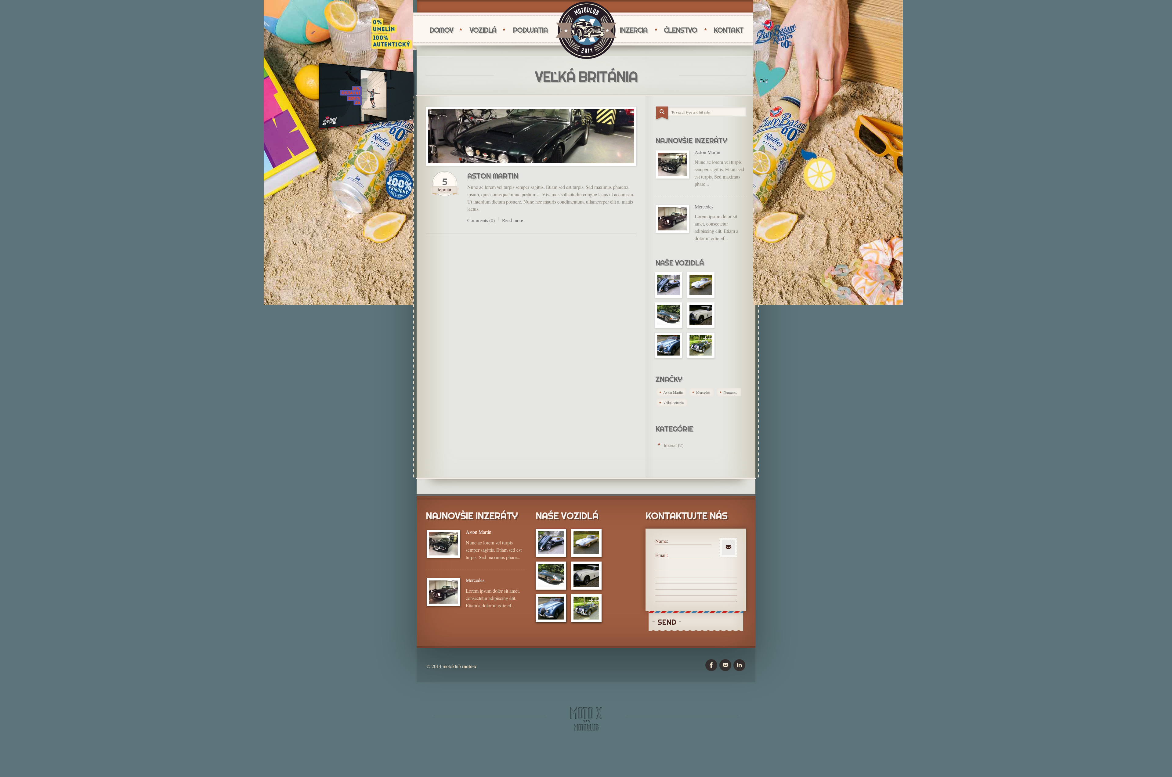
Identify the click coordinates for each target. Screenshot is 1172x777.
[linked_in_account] (739, 665)
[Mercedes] (672, 219)
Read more (512, 220)
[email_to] (725, 665)
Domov (441, 29)
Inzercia (633, 29)
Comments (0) (481, 220)
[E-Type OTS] (668, 315)
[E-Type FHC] (668, 285)
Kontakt (728, 29)
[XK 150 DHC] (668, 345)
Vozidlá (482, 29)
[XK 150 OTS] (700, 345)
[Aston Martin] (531, 136)
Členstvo (680, 29)
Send (666, 622)
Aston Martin (492, 175)
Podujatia (530, 29)
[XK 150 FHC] (700, 315)
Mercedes (704, 206)
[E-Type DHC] (700, 285)
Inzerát (670, 445)
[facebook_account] (711, 665)
